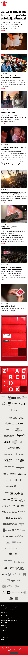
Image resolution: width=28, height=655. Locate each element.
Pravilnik (3, 625)
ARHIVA (3, 639)
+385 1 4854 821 (5, 644)
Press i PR (4, 623)
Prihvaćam (14, 653)
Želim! (6, 340)
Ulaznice (3, 630)
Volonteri (4, 628)
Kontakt (3, 633)
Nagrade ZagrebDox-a (7, 618)
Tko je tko (4, 615)
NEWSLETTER (5, 637)
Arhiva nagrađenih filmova (9, 620)
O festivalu (4, 613)
